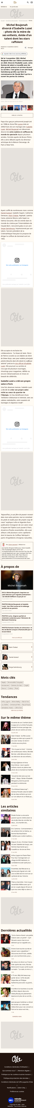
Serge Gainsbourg (8, 228)
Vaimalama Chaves (7, 708)
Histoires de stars (16, 685)
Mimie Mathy (16, 701)
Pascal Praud (26, 704)
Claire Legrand (12, 544)
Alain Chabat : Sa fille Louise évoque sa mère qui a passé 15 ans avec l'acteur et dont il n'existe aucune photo (21, 739)
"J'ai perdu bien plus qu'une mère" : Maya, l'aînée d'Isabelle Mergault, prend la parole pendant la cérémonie (21, 779)
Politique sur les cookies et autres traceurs (16, 1074)
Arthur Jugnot (6, 701)
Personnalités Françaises (15, 682)
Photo (16, 688)
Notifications (11, 1088)
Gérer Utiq (21, 1088)
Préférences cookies (17, 1091)
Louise (20, 124)
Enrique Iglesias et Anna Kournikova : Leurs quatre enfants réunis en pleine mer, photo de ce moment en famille (22, 766)
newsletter (32, 2)
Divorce (4, 688)
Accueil (3, 20)
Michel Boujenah (23, 20)
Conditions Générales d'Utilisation (16, 1067)
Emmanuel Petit (15, 704)
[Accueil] (15, 2)
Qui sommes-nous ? (9, 1071)
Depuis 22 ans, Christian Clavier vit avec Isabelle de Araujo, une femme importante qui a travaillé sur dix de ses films (22, 845)
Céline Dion (18, 708)
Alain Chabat (13, 215)
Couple (26, 685)
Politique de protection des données (16, 1078)
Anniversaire (5, 685)
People (4, 682)
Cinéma (10, 688)
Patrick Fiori (25, 701)
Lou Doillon (5, 704)
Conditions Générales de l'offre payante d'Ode (17, 1082)
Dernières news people (12, 20)
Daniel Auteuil (6, 213)
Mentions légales (24, 1071)
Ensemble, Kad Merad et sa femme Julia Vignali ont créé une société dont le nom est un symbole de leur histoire (22, 872)
